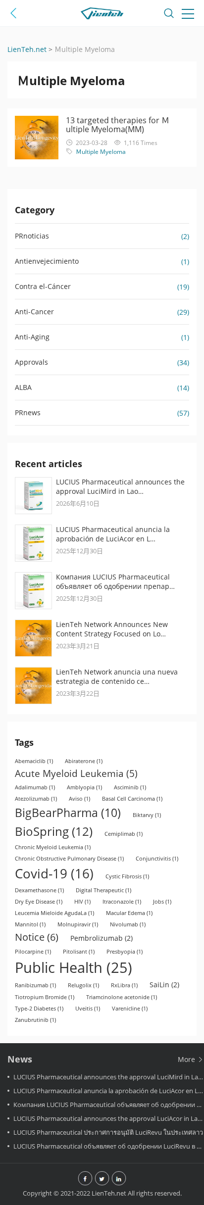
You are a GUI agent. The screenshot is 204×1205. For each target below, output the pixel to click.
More (187, 1059)
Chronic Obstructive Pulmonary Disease (69, 858)
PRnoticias (32, 236)
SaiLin (164, 984)
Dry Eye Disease (38, 901)
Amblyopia (84, 787)
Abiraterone (83, 761)
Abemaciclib (34, 761)
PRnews (28, 412)
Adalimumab (35, 787)
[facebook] (85, 1179)
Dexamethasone (39, 890)
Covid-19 (54, 873)
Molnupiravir (77, 924)
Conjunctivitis (157, 858)
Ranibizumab (35, 985)
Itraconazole (121, 901)
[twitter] (102, 1179)
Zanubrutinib (35, 1019)
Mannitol (30, 924)
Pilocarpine (33, 951)
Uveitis (87, 1008)
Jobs (162, 901)
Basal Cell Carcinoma (132, 798)
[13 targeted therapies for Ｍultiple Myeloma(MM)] (36, 137)
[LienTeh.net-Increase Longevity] (102, 15)
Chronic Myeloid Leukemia (53, 847)
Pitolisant (79, 951)
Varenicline (130, 1008)
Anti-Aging (32, 336)
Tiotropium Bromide (44, 997)
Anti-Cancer (34, 311)
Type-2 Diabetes (39, 1008)
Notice (36, 937)
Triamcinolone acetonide (121, 997)
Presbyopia (124, 951)
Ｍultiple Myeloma (101, 151)
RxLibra (124, 985)
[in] (118, 1179)
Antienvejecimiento (47, 261)
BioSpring (54, 831)
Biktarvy (147, 815)
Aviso (79, 798)
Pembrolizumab (101, 938)
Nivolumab (128, 924)
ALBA (23, 387)
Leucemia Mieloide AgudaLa (54, 913)
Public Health (73, 967)
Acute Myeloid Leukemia (76, 773)
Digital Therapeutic (103, 890)
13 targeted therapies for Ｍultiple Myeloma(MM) (117, 125)
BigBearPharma (68, 812)
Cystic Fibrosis (127, 876)
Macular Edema (129, 913)
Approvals (31, 362)
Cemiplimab (123, 833)
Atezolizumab (36, 798)
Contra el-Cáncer (43, 286)
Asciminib (130, 787)
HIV (82, 901)
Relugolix (83, 985)
